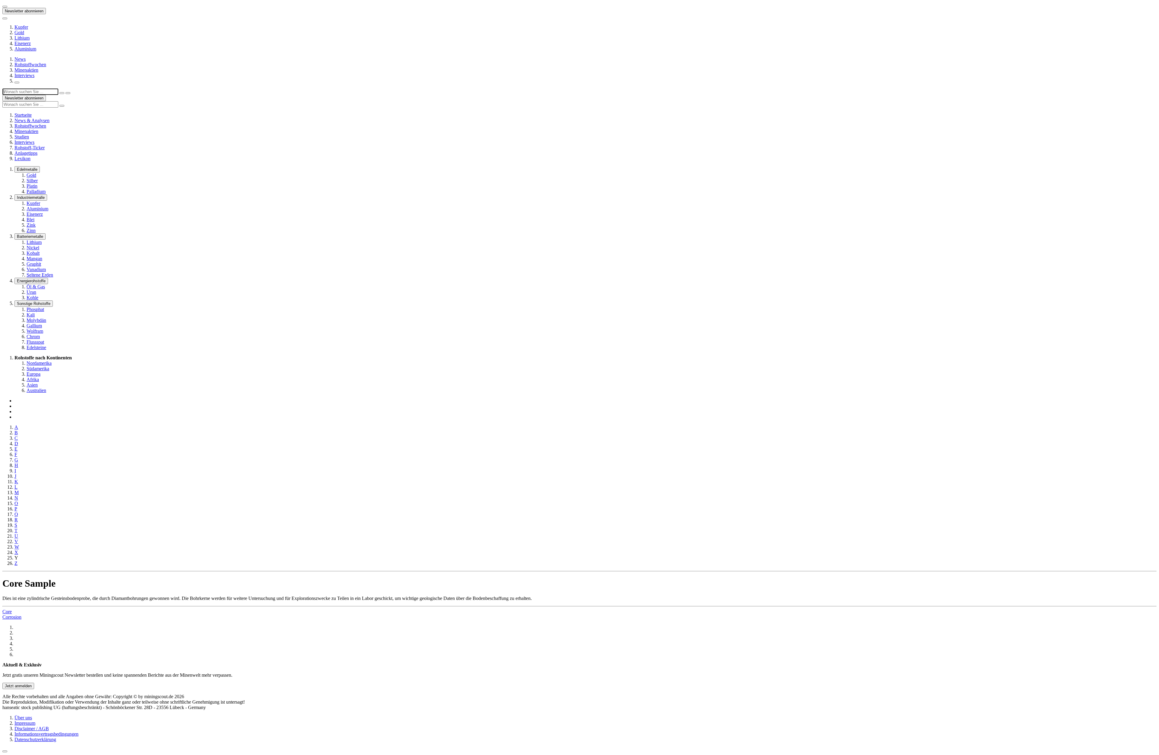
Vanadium (36, 269)
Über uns (23, 717)
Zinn (31, 230)
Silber (32, 180)
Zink (31, 225)
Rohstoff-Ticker (29, 147)
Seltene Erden (40, 274)
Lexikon (22, 158)
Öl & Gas (36, 286)
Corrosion (11, 617)
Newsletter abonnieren (24, 11)
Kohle (32, 297)
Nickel (33, 247)
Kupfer (21, 27)
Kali (31, 314)
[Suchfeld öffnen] (16, 82)
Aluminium (25, 48)
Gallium (34, 325)
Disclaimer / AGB (31, 728)
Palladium (36, 191)
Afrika (33, 379)
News (20, 59)
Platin (32, 186)
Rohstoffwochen (30, 64)
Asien (32, 384)
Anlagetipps (25, 153)
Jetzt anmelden (18, 686)
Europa (33, 374)
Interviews (24, 75)
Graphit (34, 264)
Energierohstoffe (31, 281)
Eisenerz (22, 43)
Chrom (33, 336)
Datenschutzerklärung (35, 739)
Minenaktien (26, 70)
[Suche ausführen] (67, 93)
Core (7, 611)
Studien (21, 136)
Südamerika (38, 368)
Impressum (24, 723)
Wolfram (35, 331)
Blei (30, 219)
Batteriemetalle (30, 236)
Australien (36, 390)
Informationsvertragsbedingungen (46, 734)
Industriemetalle (31, 197)
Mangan (34, 258)
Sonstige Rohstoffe (33, 303)
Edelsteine (36, 347)
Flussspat (35, 342)
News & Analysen (31, 120)
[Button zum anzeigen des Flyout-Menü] (4, 7)
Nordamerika (39, 363)
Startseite (23, 115)
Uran (31, 292)
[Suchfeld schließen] (61, 93)
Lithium (22, 38)
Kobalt (33, 253)
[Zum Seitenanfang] (4, 751)
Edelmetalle (27, 169)
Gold (19, 32)
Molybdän (36, 320)
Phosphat (35, 309)
